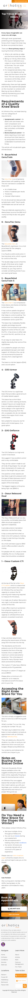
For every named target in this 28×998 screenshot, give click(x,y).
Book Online (22, 980)
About (17, 954)
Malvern (3, 974)
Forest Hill (4, 977)
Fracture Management (19, 963)
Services (3, 962)
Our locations (14, 914)
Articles (17, 957)
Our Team (18, 967)
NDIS (16, 959)
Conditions (4, 959)
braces (17, 836)
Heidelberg (4, 979)
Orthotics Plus (12, 737)
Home (3, 954)
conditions (22, 843)
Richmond (4, 982)
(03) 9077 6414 (15, 908)
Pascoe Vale (5, 985)
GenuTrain (8, 179)
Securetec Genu (10, 244)
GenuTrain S (9, 303)
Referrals (4, 965)
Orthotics (4, 957)
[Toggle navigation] (24, 5)
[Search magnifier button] (25, 986)
